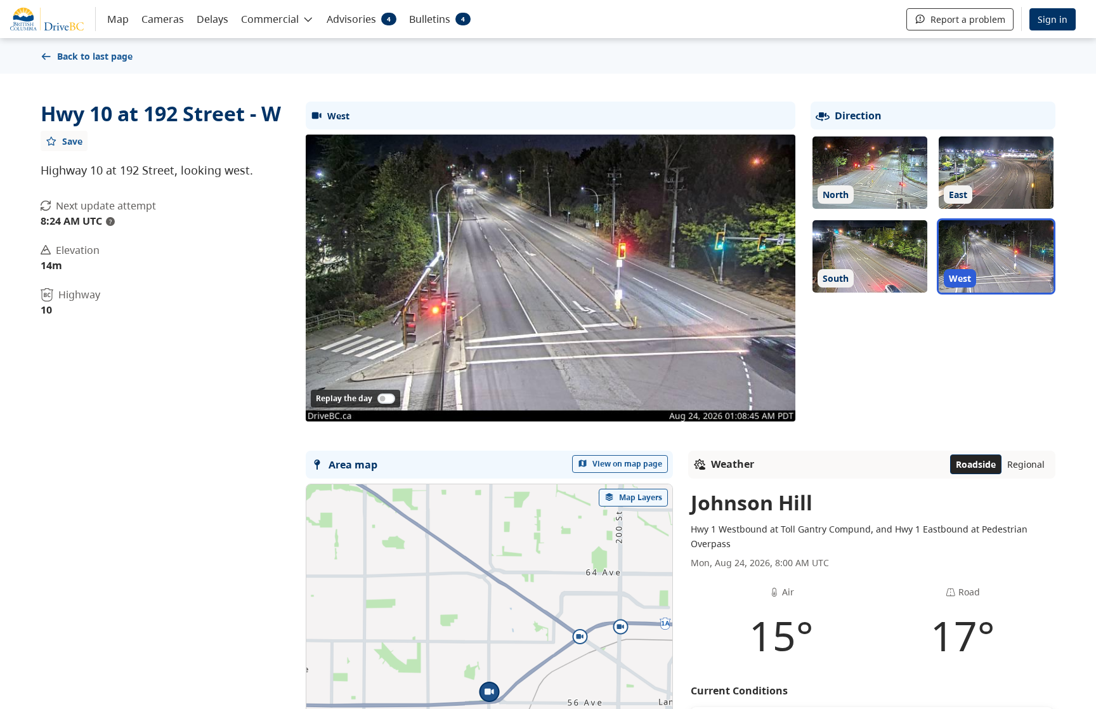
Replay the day (344, 398)
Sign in (1052, 19)
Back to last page (95, 56)
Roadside (976, 464)
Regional (1026, 464)
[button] (277, 18)
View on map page (627, 463)
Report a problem (967, 19)
